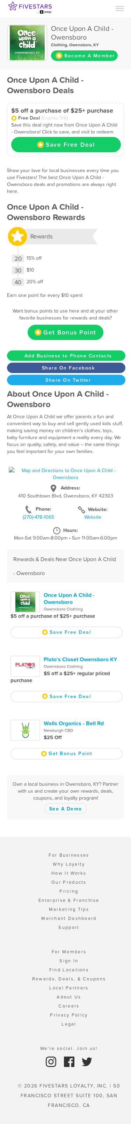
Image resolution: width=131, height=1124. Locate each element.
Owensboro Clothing (63, 609)
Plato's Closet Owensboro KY (80, 659)
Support (68, 927)
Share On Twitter (68, 380)
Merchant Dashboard (68, 918)
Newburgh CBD (58, 730)
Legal (69, 1024)
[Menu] (120, 8)
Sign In (68, 960)
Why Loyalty (69, 864)
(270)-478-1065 (38, 517)
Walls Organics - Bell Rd (74, 723)
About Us (69, 997)
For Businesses (69, 855)
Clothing (59, 45)
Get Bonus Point (69, 332)
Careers (68, 1006)
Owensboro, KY (84, 45)
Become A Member (89, 55)
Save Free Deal (70, 144)
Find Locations (69, 970)
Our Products (69, 882)
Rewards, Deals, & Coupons (69, 979)
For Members (69, 951)
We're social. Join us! (69, 1048)
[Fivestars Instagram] (52, 1061)
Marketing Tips (69, 909)
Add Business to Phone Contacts (68, 355)
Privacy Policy (69, 1015)
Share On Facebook (68, 367)
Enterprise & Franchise (69, 900)
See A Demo (65, 808)
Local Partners (68, 988)
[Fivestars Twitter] (87, 1061)
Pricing (68, 891)
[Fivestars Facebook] (70, 1061)
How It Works (69, 873)
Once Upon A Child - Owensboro (69, 598)
